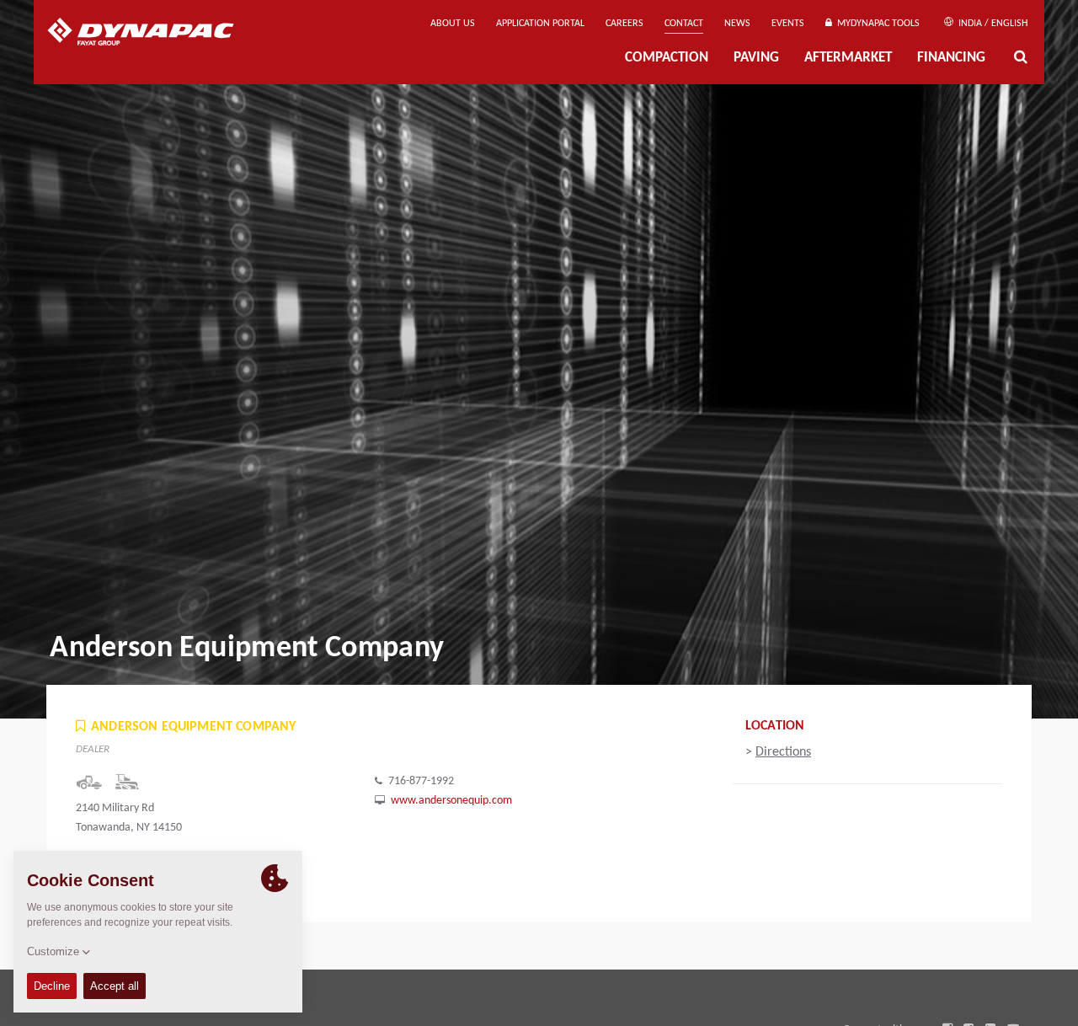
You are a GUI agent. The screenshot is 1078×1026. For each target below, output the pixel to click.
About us (452, 24)
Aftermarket (848, 58)
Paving (756, 58)
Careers (624, 24)
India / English (991, 24)
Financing (951, 58)
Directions (783, 752)
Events (787, 24)
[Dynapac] (153, 34)
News (737, 24)
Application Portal (540, 24)
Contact (683, 24)
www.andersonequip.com (451, 800)
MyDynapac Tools (876, 24)
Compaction (666, 58)
